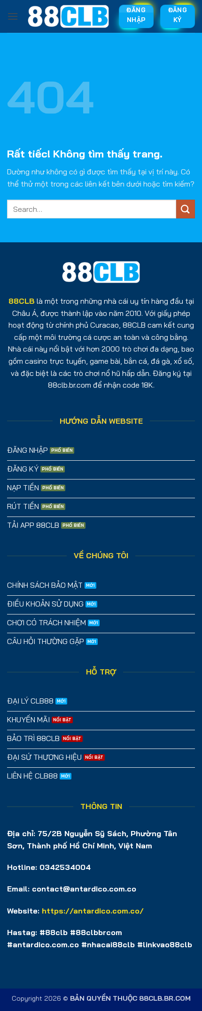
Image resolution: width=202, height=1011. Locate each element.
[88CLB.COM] (68, 16)
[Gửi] (185, 209)
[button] (12, 16)
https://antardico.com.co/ (93, 910)
